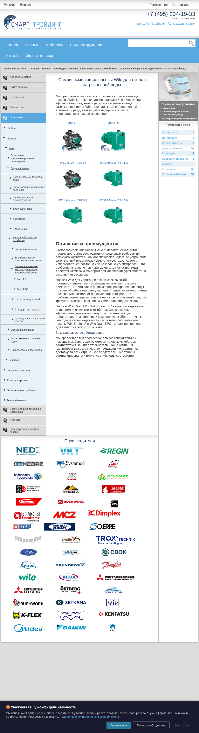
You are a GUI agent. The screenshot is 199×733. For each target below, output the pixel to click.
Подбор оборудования (86, 45)
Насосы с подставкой (27, 299)
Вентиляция (17, 97)
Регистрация (158, 4)
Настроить (182, 725)
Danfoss (11, 128)
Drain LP (21, 279)
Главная (12, 45)
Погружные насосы (26, 249)
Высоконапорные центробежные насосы (28, 259)
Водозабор (19, 218)
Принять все (118, 725)
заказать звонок (183, 23)
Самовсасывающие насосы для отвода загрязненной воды (26, 269)
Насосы (11, 138)
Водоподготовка (22, 208)
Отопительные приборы (21, 390)
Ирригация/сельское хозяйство (25, 239)
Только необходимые (151, 725)
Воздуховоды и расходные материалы (25, 410)
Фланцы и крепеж (17, 380)
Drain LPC (22, 289)
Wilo (11, 148)
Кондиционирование (178, 158)
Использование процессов (26, 349)
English (25, 4)
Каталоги (31, 45)
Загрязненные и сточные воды (25, 340)
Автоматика (17, 107)
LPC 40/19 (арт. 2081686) (113, 163)
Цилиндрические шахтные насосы (30, 319)
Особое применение (22, 329)
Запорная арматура (18, 370)
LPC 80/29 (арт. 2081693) (113, 200)
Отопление (16, 117)
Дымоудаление (19, 87)
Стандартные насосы (27, 309)
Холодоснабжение (20, 76)
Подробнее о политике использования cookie (90, 716)
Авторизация (181, 4)
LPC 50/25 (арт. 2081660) (72, 200)
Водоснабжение (20, 168)
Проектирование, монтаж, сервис (25, 430)
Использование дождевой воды (28, 178)
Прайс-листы (54, 45)
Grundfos (14, 360)
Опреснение (20, 228)
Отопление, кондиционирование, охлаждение (23, 158)
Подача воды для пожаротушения (23, 198)
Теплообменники (16, 400)
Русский (10, 4)
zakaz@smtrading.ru (151, 23)
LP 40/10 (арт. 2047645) (72, 163)
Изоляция (15, 419)
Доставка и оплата (39, 55)
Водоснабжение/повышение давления (29, 188)
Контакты (12, 55)
